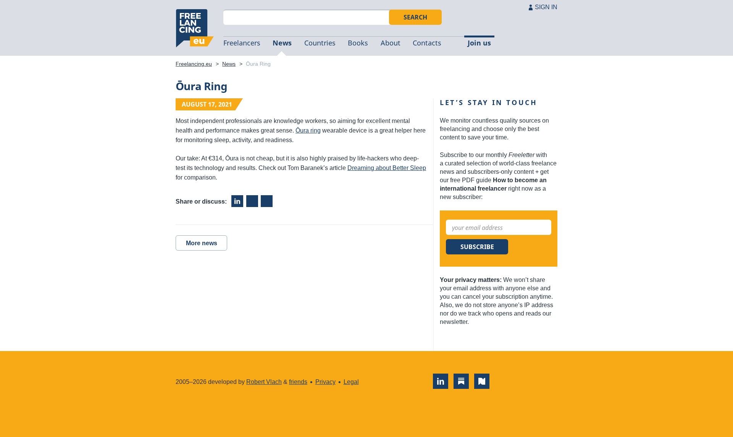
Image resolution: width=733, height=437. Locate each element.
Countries (320, 42)
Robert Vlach (264, 382)
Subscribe (477, 247)
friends (298, 382)
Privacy (325, 382)
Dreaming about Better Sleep (386, 168)
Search (415, 17)
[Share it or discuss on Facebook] (252, 201)
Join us (479, 42)
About (390, 42)
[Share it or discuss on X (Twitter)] (267, 201)
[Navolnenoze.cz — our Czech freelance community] (481, 381)
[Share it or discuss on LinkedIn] (237, 201)
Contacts (427, 42)
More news (201, 243)
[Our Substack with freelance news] (461, 381)
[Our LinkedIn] (440, 381)
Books (358, 42)
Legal (351, 382)
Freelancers (241, 42)
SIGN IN (546, 7)
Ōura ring (308, 130)
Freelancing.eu (195, 28)
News (282, 42)
